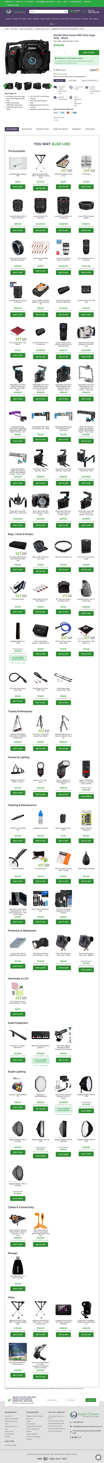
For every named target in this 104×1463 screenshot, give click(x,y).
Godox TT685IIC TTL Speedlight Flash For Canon (63, 781)
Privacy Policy (9, 1434)
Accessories (11, 129)
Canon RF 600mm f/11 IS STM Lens (86, 259)
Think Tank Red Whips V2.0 (40, 259)
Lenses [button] (15, 19)
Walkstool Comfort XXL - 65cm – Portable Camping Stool (40, 175)
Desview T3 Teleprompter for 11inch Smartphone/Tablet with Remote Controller (40, 1365)
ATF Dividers (86, 174)
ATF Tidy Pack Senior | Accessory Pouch (63, 600)
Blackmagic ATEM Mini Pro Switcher (40, 1046)
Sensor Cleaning (31, 1434)
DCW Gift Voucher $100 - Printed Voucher (17, 1363)
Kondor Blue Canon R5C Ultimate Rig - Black (86, 470)
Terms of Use (9, 1431)
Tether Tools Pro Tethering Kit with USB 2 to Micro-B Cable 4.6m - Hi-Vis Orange (18, 1232)
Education (90, 129)
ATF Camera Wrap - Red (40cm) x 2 (86, 642)
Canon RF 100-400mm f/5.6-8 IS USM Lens (63, 301)
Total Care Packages (33, 1436)
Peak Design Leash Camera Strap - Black (63, 689)
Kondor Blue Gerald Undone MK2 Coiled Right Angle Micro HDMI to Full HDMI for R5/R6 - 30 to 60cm (17, 430)
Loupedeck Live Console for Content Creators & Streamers (63, 1322)
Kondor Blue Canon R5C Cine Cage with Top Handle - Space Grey (86, 512)
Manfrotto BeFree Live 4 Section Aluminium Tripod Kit (63, 736)
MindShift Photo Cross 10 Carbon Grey (86, 600)
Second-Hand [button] (76, 19)
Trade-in (29, 1439)
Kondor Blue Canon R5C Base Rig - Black (41, 470)
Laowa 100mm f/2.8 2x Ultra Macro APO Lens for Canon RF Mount (63, 344)
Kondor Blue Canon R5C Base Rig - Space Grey (63, 470)
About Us (19, 1)
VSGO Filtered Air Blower (86, 868)
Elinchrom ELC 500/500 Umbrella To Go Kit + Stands (63, 1096)
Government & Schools (33, 1426)
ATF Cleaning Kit (40, 868)
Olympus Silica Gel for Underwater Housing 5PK (17, 954)
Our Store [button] (9, 1441)
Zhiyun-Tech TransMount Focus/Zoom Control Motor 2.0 (86, 1322)
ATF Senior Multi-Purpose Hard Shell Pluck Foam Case (17, 558)
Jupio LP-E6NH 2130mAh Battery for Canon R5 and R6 (40, 302)
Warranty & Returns (11, 1421)
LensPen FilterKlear (17, 868)
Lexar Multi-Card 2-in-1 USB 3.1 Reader (17, 1277)
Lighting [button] (36, 19)
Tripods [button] (42, 19)
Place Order (86, 796)
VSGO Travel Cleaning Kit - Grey (40, 910)
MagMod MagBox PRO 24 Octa (86, 1095)
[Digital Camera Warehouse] (15, 11)
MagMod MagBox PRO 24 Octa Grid (17, 1140)
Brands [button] (96, 19)
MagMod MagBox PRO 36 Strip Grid (63, 1140)
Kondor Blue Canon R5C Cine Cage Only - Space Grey (41, 512)
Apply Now (59, 80)
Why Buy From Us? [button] (56, 1412)
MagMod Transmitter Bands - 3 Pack (18, 781)
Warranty (76, 129)
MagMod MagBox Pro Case (18, 642)
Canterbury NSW (10, 1445)
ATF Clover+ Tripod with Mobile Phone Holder (41, 735)
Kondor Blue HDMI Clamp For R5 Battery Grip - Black (40, 427)
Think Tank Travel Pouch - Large (86, 558)
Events (28, 1421)
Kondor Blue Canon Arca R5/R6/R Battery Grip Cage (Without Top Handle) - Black (63, 387)
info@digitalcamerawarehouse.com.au (87, 1426)
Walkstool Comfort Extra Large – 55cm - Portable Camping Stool (40, 1322)
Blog (65, 1)
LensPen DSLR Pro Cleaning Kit (86, 829)
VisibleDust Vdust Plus (40, 828)
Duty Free (29, 1)
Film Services (30, 1424)
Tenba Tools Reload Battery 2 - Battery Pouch (40, 642)
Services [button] (85, 19)
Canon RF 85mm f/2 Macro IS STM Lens (18, 301)
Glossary (7, 1436)
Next (50, 86)
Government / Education (45, 1)
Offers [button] (52, 24)
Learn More (72, 80)
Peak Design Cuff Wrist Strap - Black (40, 689)
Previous (4, 86)
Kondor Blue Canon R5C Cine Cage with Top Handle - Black (63, 512)
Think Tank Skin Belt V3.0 (63, 557)
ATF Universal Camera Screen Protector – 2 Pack (18, 1002)
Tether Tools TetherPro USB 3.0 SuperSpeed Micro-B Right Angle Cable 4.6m (40, 1232)
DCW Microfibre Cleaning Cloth (17, 175)
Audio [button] (30, 19)
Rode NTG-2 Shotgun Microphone (18, 1046)
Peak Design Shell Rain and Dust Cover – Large (40, 954)
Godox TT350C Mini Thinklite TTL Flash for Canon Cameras (86, 781)
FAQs (58, 1)
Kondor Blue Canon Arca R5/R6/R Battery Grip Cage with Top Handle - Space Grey (41, 387)
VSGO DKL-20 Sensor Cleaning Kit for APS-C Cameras (63, 911)
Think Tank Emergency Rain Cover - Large (63, 954)
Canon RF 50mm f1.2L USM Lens (40, 217)
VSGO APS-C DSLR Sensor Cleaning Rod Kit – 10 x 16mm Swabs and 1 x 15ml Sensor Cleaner (18, 911)
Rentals (28, 1431)
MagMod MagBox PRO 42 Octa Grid (17, 1184)
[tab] (12, 129)
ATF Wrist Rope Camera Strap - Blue (18, 689)
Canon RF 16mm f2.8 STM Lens (86, 301)
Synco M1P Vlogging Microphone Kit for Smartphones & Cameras (63, 1047)
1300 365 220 (93, 12)
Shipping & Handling (11, 1419)
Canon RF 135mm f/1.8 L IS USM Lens (40, 343)
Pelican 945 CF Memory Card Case (41, 558)
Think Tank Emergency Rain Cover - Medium (86, 954)
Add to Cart (89, 53)
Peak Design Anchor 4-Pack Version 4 (40, 600)
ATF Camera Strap (18, 599)
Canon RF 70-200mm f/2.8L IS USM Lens (63, 259)
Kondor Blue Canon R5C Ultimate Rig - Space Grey (17, 512)
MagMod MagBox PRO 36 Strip (40, 1140)
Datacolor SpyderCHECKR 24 (18, 1095)
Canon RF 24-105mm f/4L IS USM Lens (63, 217)
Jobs (6, 1429)
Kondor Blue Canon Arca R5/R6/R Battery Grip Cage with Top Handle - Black (18, 387)
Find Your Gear (13, 5)
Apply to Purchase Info (89, 80)
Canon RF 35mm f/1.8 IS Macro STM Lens (18, 217)
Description (27, 129)
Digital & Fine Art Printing (34, 1416)
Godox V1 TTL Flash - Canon (40, 781)
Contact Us (9, 1)
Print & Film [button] (65, 19)
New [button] (90, 19)
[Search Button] (66, 11)
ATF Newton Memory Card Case (63, 175)
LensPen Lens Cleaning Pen (17, 829)
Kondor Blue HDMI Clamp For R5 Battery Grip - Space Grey (63, 428)
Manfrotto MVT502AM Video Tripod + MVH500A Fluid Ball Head (17, 736)
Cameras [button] (8, 19)
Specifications (42, 129)
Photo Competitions (32, 1429)
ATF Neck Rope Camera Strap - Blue (63, 642)
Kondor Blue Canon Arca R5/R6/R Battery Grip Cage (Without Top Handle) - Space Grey (86, 387)
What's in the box (60, 129)
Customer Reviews (11, 1426)
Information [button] (10, 1412)
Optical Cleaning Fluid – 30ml (63, 829)
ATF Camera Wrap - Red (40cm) (18, 343)
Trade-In (87, 1)
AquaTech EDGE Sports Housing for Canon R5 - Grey (86, 344)
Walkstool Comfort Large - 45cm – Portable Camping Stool (18, 1322)
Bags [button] (48, 19)
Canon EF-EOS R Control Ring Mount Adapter (18, 259)
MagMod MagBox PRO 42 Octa (86, 1140)
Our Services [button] (32, 1412)
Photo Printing (75, 1)
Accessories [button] (55, 19)
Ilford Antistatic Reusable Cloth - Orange (63, 869)
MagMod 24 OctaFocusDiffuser (40, 1095)
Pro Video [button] (22, 19)
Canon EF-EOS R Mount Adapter (86, 217)
